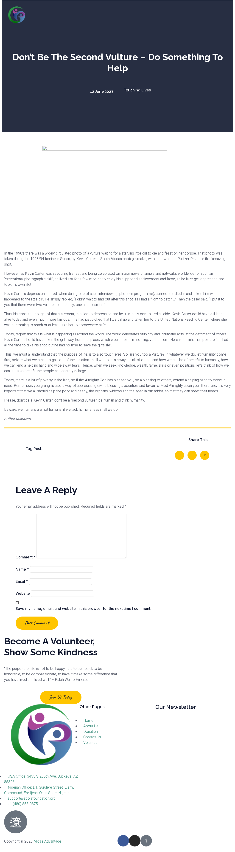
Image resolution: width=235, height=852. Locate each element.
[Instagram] (134, 840)
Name (22, 569)
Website (23, 593)
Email (22, 581)
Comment (26, 557)
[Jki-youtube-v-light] (146, 840)
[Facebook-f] (123, 840)
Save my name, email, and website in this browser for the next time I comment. (83, 608)
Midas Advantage (47, 841)
